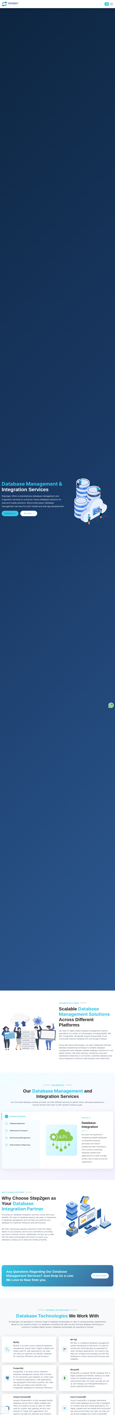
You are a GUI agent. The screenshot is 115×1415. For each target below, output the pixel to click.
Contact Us (9, 513)
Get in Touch (101, 1276)
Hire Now (27, 513)
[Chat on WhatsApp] (111, 705)
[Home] (12, 4)
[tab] (21, 1116)
